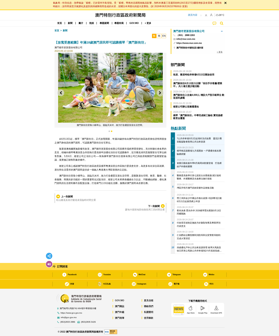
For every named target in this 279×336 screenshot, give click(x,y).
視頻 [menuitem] (91, 23)
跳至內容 (192, 15)
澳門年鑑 (119, 312)
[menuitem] (70, 23)
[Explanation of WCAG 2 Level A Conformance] (110, 331)
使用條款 (148, 318)
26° (221, 15)
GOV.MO (119, 300)
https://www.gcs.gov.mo (71, 313)
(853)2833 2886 (67, 322)
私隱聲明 (148, 312)
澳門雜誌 (119, 306)
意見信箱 (148, 300)
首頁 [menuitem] (59, 23)
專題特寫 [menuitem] (119, 23)
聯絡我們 (148, 306)
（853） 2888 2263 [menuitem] (185, 35)
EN (164, 36)
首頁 (56, 30)
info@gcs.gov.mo (69, 317)
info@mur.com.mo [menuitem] (185, 39)
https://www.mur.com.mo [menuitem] (189, 43)
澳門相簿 (119, 318)
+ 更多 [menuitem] (220, 52)
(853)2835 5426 (88, 322)
